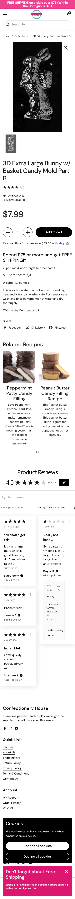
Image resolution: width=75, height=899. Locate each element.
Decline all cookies (37, 856)
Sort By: (42, 507)
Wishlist (8, 808)
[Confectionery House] (36, 14)
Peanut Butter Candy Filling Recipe (55, 393)
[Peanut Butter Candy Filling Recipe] (55, 367)
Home (6, 36)
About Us (9, 752)
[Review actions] (30, 521)
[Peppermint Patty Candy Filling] (19, 367)
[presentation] (37, 452)
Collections (21, 36)
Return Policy (12, 763)
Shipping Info (11, 758)
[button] (68, 14)
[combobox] (37, 24)
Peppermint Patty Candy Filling (19, 393)
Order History (12, 803)
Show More (10, 568)
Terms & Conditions (16, 773)
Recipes (8, 747)
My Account (11, 798)
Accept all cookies (37, 846)
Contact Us (10, 779)
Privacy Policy (12, 768)
